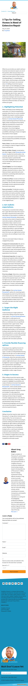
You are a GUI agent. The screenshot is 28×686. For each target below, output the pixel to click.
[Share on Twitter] (6, 444)
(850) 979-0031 (22, 684)
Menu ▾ (14, 13)
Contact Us (4, 11)
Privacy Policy (15, 600)
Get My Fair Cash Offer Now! (9, 677)
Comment (5, 523)
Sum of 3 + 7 (5, 565)
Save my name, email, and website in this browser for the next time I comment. (13, 561)
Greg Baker (7, 30)
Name (4, 541)
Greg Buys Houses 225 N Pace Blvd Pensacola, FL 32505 (6, 609)
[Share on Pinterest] (9, 444)
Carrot (22, 680)
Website (4, 553)
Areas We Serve (11, 11)
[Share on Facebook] (3, 444)
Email (4, 547)
